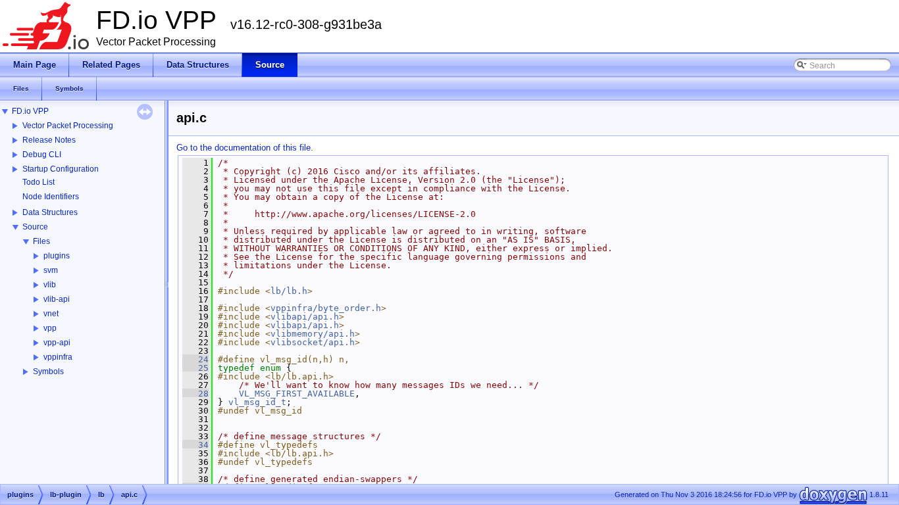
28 (195, 393)
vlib (49, 284)
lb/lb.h (288, 291)
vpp (50, 328)
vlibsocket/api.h (312, 342)
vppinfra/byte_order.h (325, 308)
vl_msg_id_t (257, 402)
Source (35, 226)
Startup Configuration (60, 169)
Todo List (38, 182)
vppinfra (57, 357)
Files (41, 241)
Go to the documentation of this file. (244, 148)
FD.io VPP (30, 111)
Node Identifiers (50, 196)
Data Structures (50, 212)
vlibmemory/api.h (312, 334)
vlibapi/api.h (304, 317)
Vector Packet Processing (67, 125)
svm (50, 270)
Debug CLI (41, 154)
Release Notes (49, 140)
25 (195, 368)
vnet (51, 313)
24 (195, 359)
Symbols (48, 371)
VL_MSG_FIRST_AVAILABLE (297, 393)
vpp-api (56, 342)
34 (195, 445)
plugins (56, 255)
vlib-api (56, 299)
